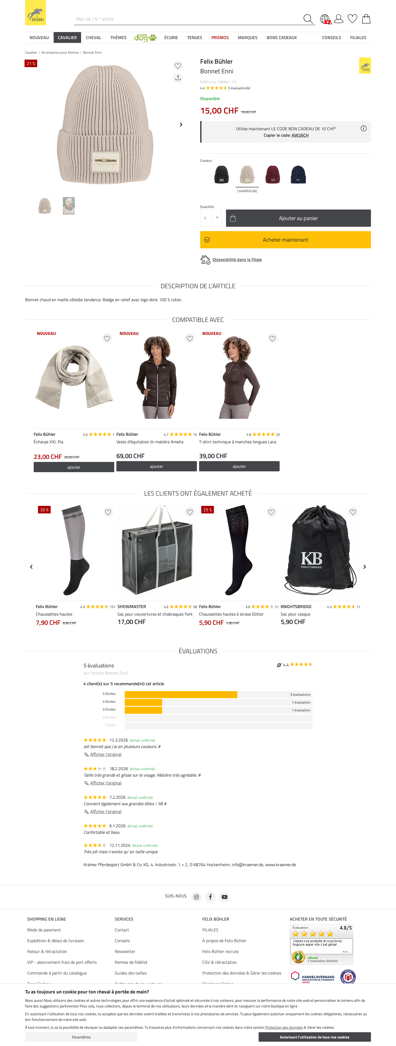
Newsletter (125, 951)
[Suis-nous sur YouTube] (224, 897)
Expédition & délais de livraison (55, 940)
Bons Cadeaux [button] (282, 37)
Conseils (122, 940)
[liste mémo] (352, 18)
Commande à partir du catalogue (57, 973)
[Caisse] (366, 18)
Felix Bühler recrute (220, 951)
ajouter (156, 466)
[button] (145, 37)
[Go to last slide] (31, 566)
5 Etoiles (109, 693)
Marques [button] (248, 37)
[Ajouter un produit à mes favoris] (178, 66)
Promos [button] (220, 37)
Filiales (358, 37)
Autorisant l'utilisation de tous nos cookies (314, 1037)
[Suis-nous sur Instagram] (196, 897)
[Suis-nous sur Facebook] (210, 897)
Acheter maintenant (285, 239)
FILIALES (210, 930)
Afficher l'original (105, 754)
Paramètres (81, 1037)
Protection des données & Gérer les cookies (241, 973)
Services (124, 919)
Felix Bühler (215, 919)
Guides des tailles (131, 973)
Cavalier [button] (67, 37)
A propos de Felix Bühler (224, 940)
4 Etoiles (109, 701)
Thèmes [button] (118, 37)
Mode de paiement (44, 930)
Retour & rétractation (47, 951)
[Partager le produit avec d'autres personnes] (178, 78)
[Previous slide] (29, 124)
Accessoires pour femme (60, 52)
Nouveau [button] (39, 37)
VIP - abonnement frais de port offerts (62, 962)
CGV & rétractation (219, 962)
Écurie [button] (171, 37)
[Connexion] (338, 18)
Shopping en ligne (46, 919)
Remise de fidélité (131, 962)
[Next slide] (180, 124)
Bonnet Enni (92, 52)
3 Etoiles (109, 709)
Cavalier (31, 52)
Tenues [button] (194, 37)
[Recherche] (309, 19)
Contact (122, 930)
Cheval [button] (93, 37)
